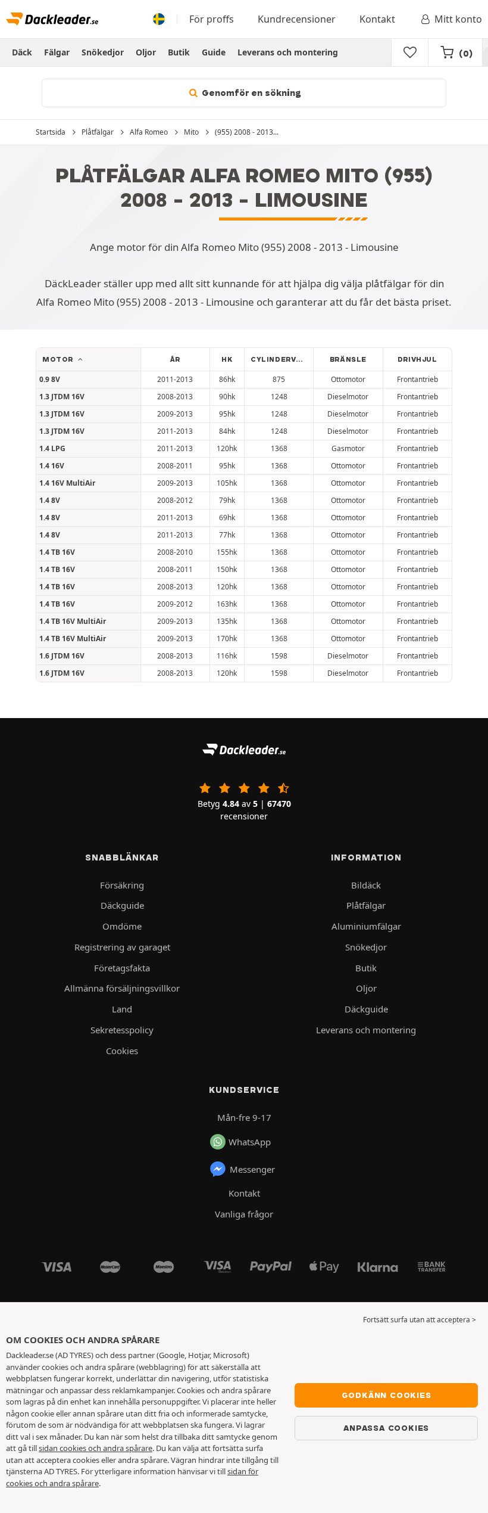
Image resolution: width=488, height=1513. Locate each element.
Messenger (252, 1169)
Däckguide (122, 905)
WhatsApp (250, 1142)
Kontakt (377, 19)
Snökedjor (103, 52)
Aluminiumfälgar (366, 926)
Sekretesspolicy (122, 1030)
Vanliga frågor (244, 1214)
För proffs (211, 19)
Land (122, 1009)
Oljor (146, 52)
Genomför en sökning (250, 93)
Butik (179, 52)
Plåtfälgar (366, 905)
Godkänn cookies (386, 1395)
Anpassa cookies (386, 1428)
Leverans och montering (287, 52)
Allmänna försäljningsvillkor (122, 988)
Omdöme (122, 926)
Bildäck (366, 885)
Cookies (122, 1051)
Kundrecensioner (297, 19)
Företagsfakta (122, 968)
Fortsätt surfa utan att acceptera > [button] (419, 1320)
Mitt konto (458, 19)
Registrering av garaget (122, 947)
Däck (22, 52)
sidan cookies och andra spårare (95, 1448)
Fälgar (57, 52)
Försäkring (122, 885)
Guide (214, 52)
